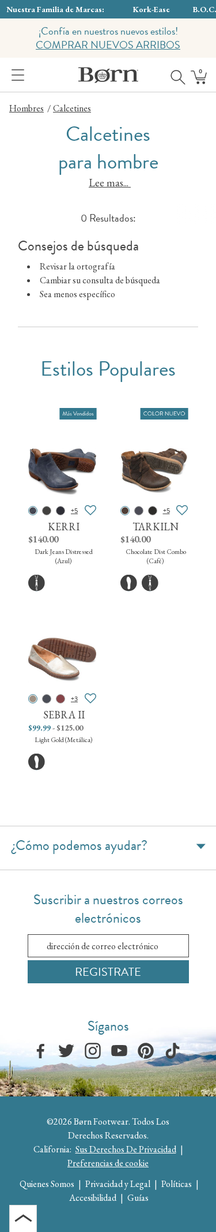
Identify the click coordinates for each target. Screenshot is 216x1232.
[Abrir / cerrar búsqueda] (174, 75)
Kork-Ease (151, 9)
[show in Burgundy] (60, 699)
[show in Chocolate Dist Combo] (125, 511)
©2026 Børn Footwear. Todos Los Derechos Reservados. (108, 1128)
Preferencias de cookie (108, 1163)
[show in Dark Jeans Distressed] (33, 511)
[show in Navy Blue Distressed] (139, 511)
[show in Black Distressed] (153, 511)
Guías (138, 1198)
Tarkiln (155, 526)
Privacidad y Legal (117, 1184)
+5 (74, 510)
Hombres (26, 108)
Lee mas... (110, 182)
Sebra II (64, 714)
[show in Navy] (47, 699)
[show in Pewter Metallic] (47, 511)
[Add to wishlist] (90, 511)
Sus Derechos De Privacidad (125, 1149)
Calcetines (72, 108)
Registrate (108, 971)
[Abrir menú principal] (15, 75)
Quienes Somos (47, 1184)
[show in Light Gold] (33, 699)
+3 (74, 699)
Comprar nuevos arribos (108, 45)
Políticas (176, 1184)
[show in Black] (60, 511)
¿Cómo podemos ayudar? (79, 845)
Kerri (63, 526)
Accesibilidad (92, 1198)
